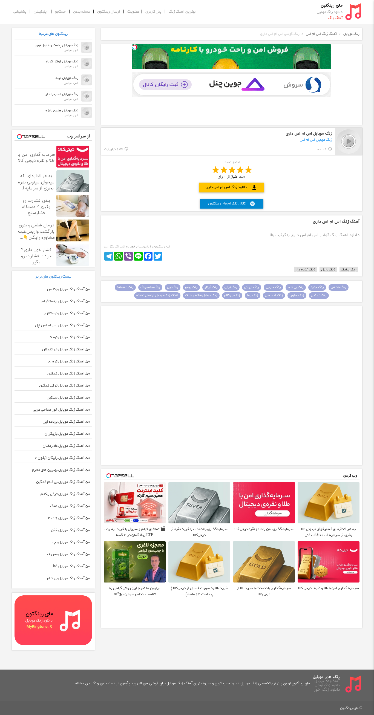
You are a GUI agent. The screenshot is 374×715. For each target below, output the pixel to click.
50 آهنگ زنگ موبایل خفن (70, 530)
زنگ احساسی (274, 295)
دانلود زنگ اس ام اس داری (232, 187)
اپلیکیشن (41, 11)
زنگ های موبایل (326, 677)
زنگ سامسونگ (150, 287)
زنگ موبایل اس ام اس (316, 140)
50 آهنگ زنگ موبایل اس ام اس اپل (62, 325)
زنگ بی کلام (296, 287)
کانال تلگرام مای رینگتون (231, 203)
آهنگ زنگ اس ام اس (321, 34)
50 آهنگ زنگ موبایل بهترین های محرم (61, 470)
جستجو (60, 11)
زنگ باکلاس (338, 287)
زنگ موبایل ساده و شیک (201, 295)
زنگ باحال (328, 269)
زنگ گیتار (211, 287)
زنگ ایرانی (251, 287)
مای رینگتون (332, 6)
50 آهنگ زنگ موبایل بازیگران (67, 434)
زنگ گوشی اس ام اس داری (280, 34)
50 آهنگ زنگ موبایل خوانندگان (66, 349)
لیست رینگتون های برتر (53, 276)
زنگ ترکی (231, 287)
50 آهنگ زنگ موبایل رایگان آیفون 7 (62, 458)
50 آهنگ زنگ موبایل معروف (68, 554)
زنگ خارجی (273, 287)
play (348, 141)
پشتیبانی (19, 11)
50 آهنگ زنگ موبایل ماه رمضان (66, 446)
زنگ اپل (172, 287)
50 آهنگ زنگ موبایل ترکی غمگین (64, 385)
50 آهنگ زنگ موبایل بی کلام (68, 578)
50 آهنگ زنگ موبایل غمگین (68, 373)
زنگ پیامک (348, 269)
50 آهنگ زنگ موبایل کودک (69, 337)
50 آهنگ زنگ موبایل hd (71, 566)
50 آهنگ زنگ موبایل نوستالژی (67, 313)
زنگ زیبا (252, 295)
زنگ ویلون (297, 295)
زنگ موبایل (351, 34)
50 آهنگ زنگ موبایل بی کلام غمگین (63, 482)
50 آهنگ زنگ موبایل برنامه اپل (66, 422)
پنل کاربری (153, 11)
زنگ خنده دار (305, 269)
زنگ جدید (317, 287)
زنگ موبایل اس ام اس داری (309, 133)
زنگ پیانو (191, 287)
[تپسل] (134, 47)
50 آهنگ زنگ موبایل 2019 (69, 518)
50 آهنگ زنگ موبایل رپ (71, 542)
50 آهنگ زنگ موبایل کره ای (69, 361)
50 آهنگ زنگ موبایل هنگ (70, 506)
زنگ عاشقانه (125, 287)
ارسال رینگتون (108, 11)
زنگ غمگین (319, 295)
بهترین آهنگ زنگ (182, 11)
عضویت (133, 11)
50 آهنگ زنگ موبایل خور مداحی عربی (61, 409)
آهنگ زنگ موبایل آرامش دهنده (157, 295)
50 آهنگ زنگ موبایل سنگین (68, 397)
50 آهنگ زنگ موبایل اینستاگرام (66, 301)
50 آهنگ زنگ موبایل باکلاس (68, 289)
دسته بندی (81, 11)
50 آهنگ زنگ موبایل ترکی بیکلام (65, 494)
